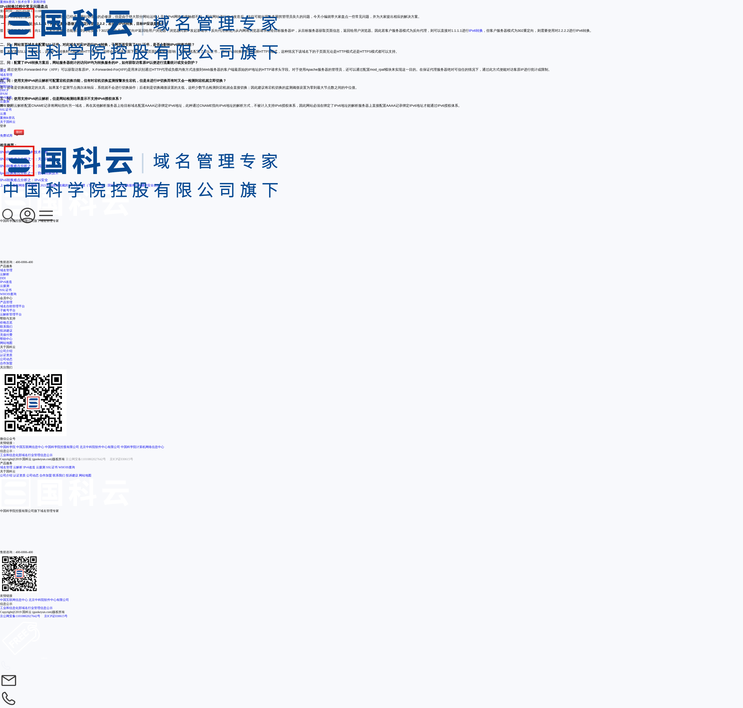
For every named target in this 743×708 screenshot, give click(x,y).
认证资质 (6, 355)
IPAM (4, 93)
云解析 (4, 78)
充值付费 (6, 334)
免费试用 (6, 135)
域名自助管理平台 (12, 306)
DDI (3, 82)
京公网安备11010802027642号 (86, 459)
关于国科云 (7, 121)
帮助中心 (6, 338)
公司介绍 (6, 351)
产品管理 (6, 302)
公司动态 (6, 359)
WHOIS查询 (8, 294)
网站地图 (6, 343)
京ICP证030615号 (121, 459)
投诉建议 (6, 330)
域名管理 (6, 74)
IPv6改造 (6, 97)
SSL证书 (6, 109)
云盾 (3, 113)
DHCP (4, 90)
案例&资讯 (7, 117)
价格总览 (6, 322)
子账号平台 (7, 310)
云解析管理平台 (11, 314)
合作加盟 (6, 363)
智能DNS (6, 86)
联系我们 (6, 326)
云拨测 (4, 101)
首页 (3, 70)
